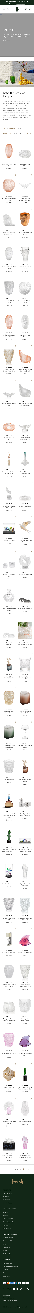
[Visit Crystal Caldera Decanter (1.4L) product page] (25, 448)
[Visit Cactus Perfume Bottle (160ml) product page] (9, 585)
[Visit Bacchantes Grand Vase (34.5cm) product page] (25, 895)
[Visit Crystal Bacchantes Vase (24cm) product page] (9, 895)
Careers (5, 1269)
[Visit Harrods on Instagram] (17, 1289)
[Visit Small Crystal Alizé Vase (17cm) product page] (9, 175)
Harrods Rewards (8, 1237)
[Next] (23, 1169)
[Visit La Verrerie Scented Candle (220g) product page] (25, 688)
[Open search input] (8, 9)
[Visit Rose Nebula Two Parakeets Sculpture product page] (25, 1132)
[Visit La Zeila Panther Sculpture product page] (9, 619)
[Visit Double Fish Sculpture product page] (25, 551)
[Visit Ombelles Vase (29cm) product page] (25, 1098)
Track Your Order (8, 1219)
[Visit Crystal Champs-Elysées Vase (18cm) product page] (9, 346)
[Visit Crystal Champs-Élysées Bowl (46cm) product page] (25, 175)
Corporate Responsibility (10, 1266)
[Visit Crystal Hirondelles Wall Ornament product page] (25, 517)
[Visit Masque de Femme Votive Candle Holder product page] (9, 996)
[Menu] (4, 9)
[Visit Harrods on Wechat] (28, 1289)
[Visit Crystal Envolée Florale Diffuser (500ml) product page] (9, 448)
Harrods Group (7, 1263)
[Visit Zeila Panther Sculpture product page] (25, 585)
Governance (6, 1276)
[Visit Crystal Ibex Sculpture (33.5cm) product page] (9, 483)
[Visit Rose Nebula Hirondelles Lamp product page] (9, 1098)
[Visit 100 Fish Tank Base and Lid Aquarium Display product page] (25, 826)
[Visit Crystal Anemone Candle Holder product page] (9, 688)
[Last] (28, 1169)
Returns (5, 1215)
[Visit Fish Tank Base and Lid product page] (9, 860)
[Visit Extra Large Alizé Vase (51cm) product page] (9, 141)
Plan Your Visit (7, 1193)
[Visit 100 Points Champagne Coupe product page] (25, 722)
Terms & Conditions (8, 1298)
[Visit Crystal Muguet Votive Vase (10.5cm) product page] (25, 996)
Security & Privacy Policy (10, 1300)
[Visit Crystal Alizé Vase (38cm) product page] (25, 312)
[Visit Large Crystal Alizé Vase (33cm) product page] (25, 209)
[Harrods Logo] (17, 1181)
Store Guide (6, 1196)
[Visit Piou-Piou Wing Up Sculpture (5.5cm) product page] (9, 209)
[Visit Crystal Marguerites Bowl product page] (25, 483)
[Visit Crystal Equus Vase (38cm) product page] (25, 243)
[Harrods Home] (17, 9)
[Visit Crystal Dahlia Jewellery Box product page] (9, 551)
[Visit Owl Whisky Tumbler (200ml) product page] (25, 654)
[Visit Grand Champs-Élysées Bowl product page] (9, 380)
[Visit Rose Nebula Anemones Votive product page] (9, 1030)
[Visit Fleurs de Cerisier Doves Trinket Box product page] (9, 1132)
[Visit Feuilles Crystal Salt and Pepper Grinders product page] (25, 790)
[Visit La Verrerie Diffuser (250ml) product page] (25, 756)
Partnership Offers (8, 1241)
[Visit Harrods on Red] (24, 1289)
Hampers (5, 1225)
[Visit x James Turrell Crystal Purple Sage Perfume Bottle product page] (9, 790)
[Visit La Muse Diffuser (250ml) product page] (9, 654)
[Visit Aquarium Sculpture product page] (9, 517)
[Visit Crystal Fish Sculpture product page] (25, 929)
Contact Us (6, 1247)
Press (4, 1273)
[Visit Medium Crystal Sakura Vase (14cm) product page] (9, 961)
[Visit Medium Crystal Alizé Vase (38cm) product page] (9, 312)
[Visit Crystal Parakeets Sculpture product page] (25, 860)
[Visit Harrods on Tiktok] (21, 1289)
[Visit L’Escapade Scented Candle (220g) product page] (9, 722)
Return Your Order (8, 1222)
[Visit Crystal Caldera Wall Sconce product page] (9, 1064)
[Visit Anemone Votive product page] (9, 756)
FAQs (4, 1244)
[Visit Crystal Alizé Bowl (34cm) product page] (25, 141)
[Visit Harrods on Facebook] (14, 1289)
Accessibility (6, 1295)
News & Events (7, 1203)
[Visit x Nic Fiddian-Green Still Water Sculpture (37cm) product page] (25, 1064)
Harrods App (6, 1228)
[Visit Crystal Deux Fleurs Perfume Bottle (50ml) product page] (25, 619)
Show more (8, 41)
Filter (27, 133)
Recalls (5, 1251)
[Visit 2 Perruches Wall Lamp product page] (9, 929)
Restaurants (6, 1200)
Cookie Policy (7, 1254)
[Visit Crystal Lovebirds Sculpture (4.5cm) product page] (25, 414)
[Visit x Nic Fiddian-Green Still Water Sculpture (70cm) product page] (9, 826)
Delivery (5, 1212)
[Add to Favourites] (16, 141)
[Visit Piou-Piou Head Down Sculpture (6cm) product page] (25, 346)
